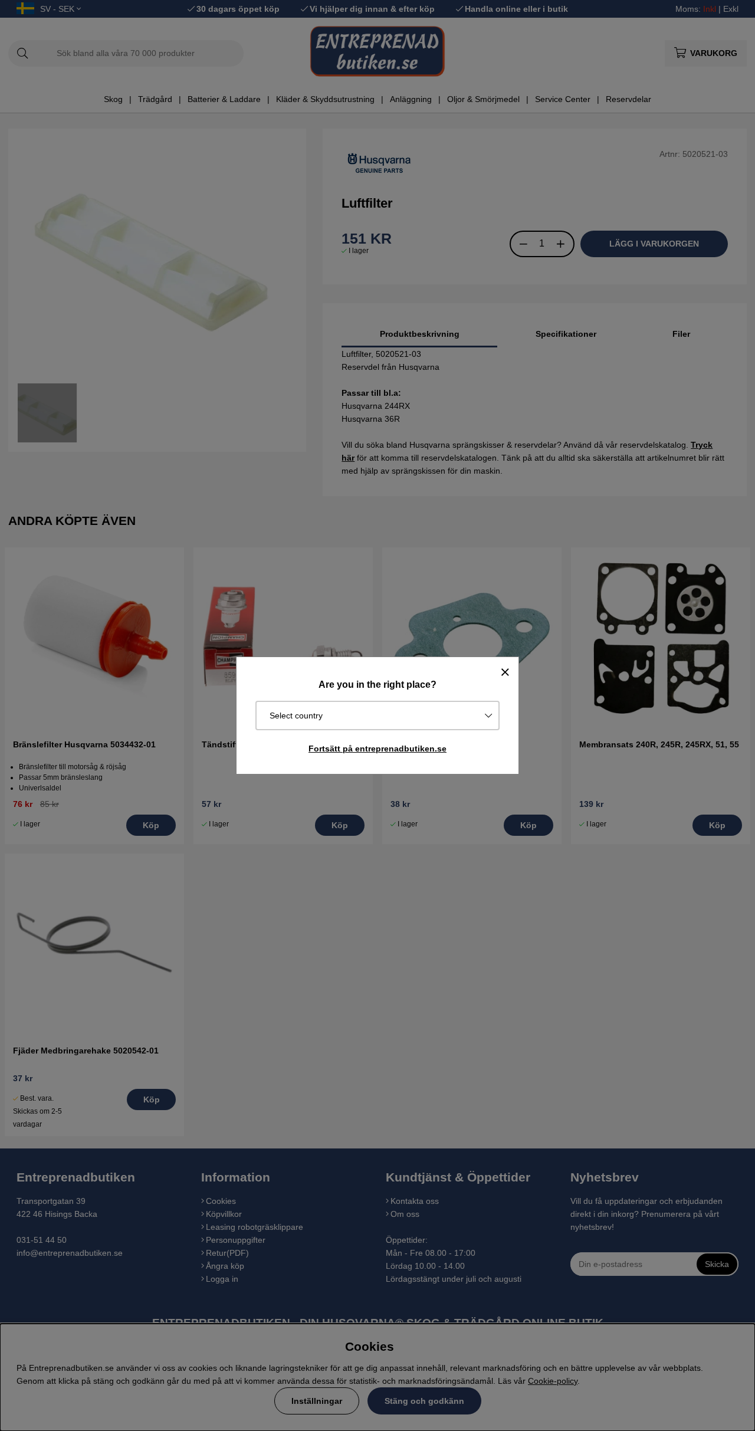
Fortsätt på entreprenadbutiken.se (377, 748)
